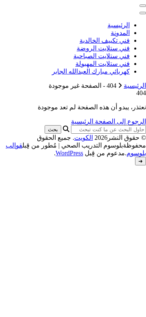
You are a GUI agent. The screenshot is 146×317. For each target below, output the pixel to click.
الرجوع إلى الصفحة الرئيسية (108, 121)
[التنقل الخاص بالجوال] (143, 5)
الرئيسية (118, 25)
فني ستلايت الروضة (103, 48)
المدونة (120, 32)
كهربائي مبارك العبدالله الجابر (91, 71)
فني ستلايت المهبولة (102, 63)
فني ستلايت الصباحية (101, 55)
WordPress (69, 153)
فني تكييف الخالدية (104, 40)
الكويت (83, 137)
